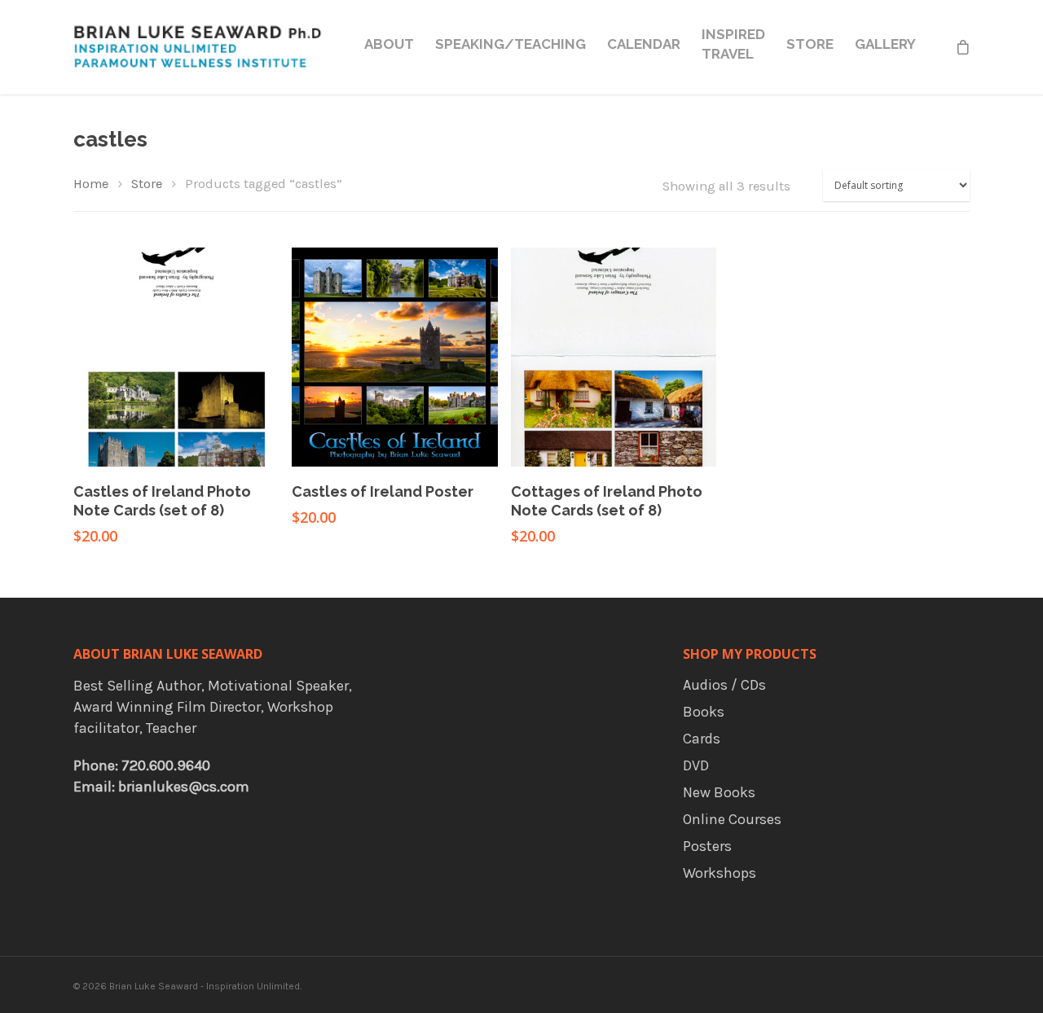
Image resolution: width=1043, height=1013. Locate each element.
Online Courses (732, 819)
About (389, 44)
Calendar (643, 44)
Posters (707, 846)
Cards (701, 739)
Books (703, 712)
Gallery (885, 44)
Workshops (719, 873)
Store (810, 44)
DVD (696, 765)
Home (90, 183)
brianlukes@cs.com (183, 787)
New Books (719, 792)
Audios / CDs (724, 685)
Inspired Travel (733, 44)
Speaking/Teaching (510, 44)
